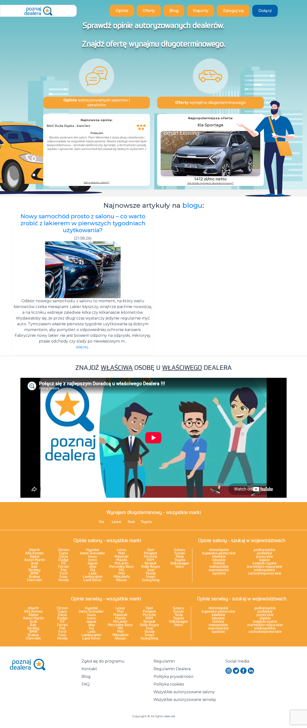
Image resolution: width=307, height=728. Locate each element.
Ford (63, 573)
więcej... (83, 347)
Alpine (34, 556)
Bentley (34, 570)
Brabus (34, 577)
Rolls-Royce (150, 566)
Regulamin (164, 661)
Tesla (180, 556)
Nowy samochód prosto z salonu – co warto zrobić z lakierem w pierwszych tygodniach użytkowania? (82, 223)
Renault (150, 563)
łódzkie (219, 563)
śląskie (264, 560)
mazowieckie (219, 570)
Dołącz (265, 10)
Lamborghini (92, 577)
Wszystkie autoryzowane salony (184, 692)
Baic (34, 566)
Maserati (121, 556)
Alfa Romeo (34, 553)
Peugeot (150, 553)
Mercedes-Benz (121, 566)
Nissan (121, 580)
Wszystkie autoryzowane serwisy (185, 699)
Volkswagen (179, 563)
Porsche (150, 556)
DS (63, 563)
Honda (63, 580)
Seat (131, 522)
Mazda (121, 560)
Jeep (92, 566)
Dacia (63, 556)
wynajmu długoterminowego (210, 102)
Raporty (200, 10)
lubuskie (219, 560)
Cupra (63, 553)
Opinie (122, 10)
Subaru (179, 550)
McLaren (121, 563)
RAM (150, 560)
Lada (92, 573)
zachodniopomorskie (264, 573)
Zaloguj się (233, 10)
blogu (192, 205)
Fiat (63, 570)
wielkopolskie (264, 570)
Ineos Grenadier (92, 553)
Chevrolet (34, 580)
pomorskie (264, 556)
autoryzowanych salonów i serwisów (96, 102)
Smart (150, 577)
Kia (101, 522)
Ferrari (63, 566)
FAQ (86, 684)
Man (121, 553)
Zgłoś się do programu (103, 661)
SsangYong (150, 580)
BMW (34, 573)
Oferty (149, 10)
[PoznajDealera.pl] (38, 11)
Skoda (151, 573)
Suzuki (179, 553)
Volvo (179, 566)
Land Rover (92, 580)
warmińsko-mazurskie (264, 566)
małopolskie (219, 566)
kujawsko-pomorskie (219, 553)
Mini (121, 573)
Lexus (116, 522)
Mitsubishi (122, 577)
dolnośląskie (219, 550)
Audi (34, 563)
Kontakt (89, 669)
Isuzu (92, 556)
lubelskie (219, 556)
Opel (150, 550)
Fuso (63, 577)
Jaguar (92, 563)
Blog (173, 10)
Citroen (63, 550)
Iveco (92, 560)
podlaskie (264, 553)
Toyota (146, 522)
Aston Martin (34, 560)
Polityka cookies (169, 684)
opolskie (219, 573)
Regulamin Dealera (172, 669)
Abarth (34, 550)
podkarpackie (264, 550)
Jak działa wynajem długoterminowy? (210, 183)
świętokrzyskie (264, 563)
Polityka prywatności (173, 676)
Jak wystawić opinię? (96, 182)
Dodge (63, 560)
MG (121, 570)
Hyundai (92, 550)
